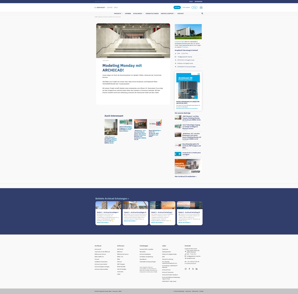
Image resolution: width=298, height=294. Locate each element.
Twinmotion (120, 271)
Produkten (185, 47)
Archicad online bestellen (101, 269)
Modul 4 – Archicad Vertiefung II (189, 212)
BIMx (118, 259)
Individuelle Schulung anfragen (148, 261)
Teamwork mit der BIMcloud (102, 251)
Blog (191, 1)
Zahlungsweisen (166, 251)
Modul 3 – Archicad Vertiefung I (161, 212)
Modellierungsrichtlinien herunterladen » (187, 108)
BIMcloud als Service (100, 254)
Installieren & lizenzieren (101, 261)
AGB (163, 256)
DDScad (119, 261)
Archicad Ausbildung (145, 254)
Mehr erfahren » (103, 222)
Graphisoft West (179, 41)
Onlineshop (165, 249)
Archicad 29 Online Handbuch (170, 275)
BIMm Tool (120, 256)
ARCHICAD (120, 249)
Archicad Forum (166, 270)
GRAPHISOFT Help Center (169, 281)
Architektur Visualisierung (146, 256)
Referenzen (198, 1)
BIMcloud (119, 251)
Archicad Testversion (168, 272)
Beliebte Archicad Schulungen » (112, 198)
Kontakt (201, 291)
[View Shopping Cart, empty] (201, 7)
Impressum (188, 291)
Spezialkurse (143, 259)
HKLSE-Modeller (121, 269)
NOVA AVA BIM (121, 266)
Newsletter (143, 251)
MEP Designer (121, 264)
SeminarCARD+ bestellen (146, 249)
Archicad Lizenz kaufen (101, 264)
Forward (97, 259)
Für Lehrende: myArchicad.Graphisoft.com (169, 262)
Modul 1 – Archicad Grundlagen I (108, 212)
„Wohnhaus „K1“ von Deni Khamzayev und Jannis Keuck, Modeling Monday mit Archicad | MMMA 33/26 (140, 135)
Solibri (118, 274)
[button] (177, 7)
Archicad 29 (98, 249)
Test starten (186, 7)
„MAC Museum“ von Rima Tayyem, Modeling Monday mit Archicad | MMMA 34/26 (111, 140)
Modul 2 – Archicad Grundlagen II (135, 212)
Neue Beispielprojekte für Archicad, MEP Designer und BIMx (155, 133)
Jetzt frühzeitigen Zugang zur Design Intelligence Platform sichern (125, 129)
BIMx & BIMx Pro (99, 256)
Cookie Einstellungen (179, 291)
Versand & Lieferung (167, 259)
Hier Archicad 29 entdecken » (185, 176)
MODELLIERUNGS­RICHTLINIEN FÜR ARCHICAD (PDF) (187, 102)
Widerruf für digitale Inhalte (169, 254)
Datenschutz (195, 291)
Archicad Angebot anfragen (102, 266)
